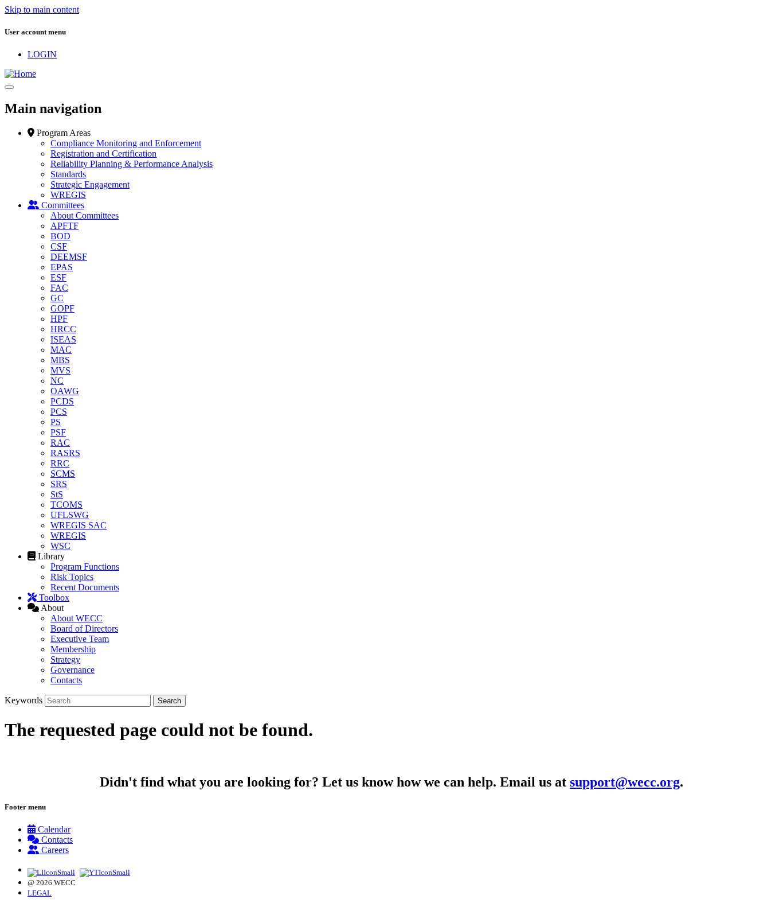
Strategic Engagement (90, 184)
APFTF (64, 226)
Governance (72, 670)
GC (57, 298)
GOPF (62, 308)
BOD (60, 236)
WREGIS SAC (78, 525)
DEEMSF (68, 257)
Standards (68, 174)
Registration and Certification (103, 153)
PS (55, 422)
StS (56, 494)
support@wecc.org (625, 781)
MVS (60, 370)
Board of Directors (84, 628)
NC (57, 381)
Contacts (66, 680)
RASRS (65, 453)
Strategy (65, 659)
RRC (59, 463)
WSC (60, 546)
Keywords (23, 700)
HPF (59, 319)
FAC (59, 288)
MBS (60, 360)
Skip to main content (42, 9)
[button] (59, 133)
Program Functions (84, 566)
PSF (58, 432)
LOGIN (42, 54)
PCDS (62, 401)
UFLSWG (69, 515)
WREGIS (68, 195)
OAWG (64, 391)
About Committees (84, 215)
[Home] (20, 74)
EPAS (61, 267)
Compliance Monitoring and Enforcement (125, 143)
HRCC (63, 329)
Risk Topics (71, 577)
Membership (73, 649)
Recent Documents (84, 587)
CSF (58, 246)
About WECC (76, 618)
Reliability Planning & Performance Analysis (131, 164)
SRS (58, 484)
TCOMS (66, 504)
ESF (58, 277)
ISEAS (63, 339)
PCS (58, 411)
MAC (61, 350)
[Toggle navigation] (9, 87)
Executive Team (79, 639)
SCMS (62, 473)
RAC (60, 442)
